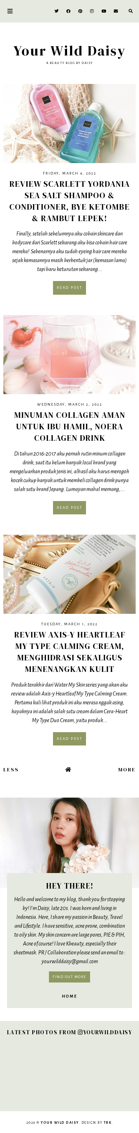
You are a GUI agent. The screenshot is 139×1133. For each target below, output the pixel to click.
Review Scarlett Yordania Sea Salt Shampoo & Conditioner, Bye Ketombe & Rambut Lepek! (69, 200)
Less (11, 769)
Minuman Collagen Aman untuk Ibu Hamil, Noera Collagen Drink (69, 426)
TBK (108, 1122)
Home (69, 996)
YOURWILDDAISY (107, 1032)
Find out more (69, 977)
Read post (70, 287)
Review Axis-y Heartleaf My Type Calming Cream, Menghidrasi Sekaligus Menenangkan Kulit (69, 651)
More (127, 769)
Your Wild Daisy (69, 50)
